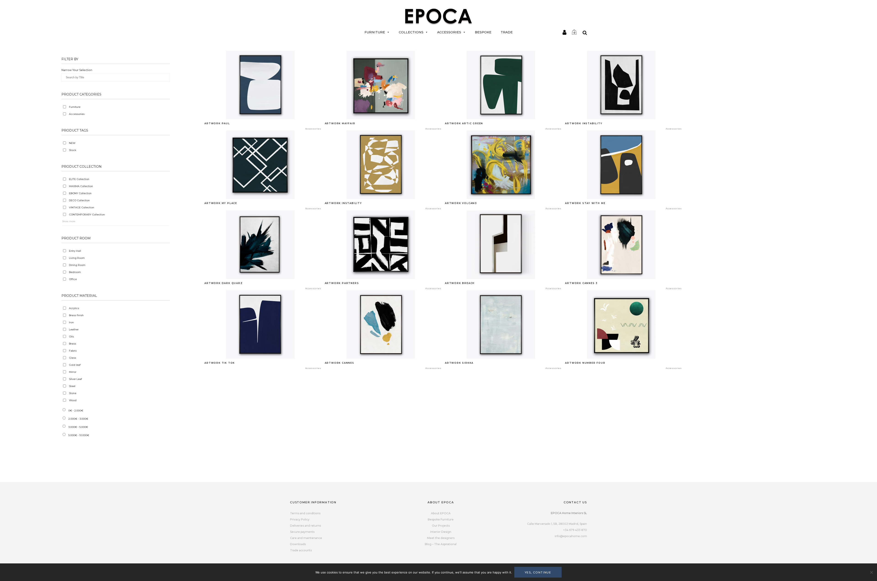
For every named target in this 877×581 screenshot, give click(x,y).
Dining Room (77, 265)
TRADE (507, 32)
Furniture (375, 32)
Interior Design (440, 531)
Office (73, 279)
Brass (72, 343)
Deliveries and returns (305, 525)
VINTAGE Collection (81, 207)
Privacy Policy (299, 519)
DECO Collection (79, 200)
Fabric (73, 350)
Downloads (298, 544)
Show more (68, 221)
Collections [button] (411, 32)
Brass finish (76, 315)
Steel (72, 386)
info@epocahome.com (571, 536)
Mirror (72, 372)
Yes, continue (538, 572)
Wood (73, 400)
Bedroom (75, 272)
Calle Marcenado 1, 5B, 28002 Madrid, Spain (557, 523)
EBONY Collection (80, 193)
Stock (72, 150)
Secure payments (302, 531)
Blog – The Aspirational (441, 544)
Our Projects (441, 525)
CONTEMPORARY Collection (87, 214)
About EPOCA (441, 513)
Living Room (77, 258)
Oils (71, 336)
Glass (72, 357)
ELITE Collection (79, 179)
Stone (72, 393)
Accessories (449, 32)
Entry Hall (75, 250)
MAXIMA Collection (81, 186)
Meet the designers (440, 538)
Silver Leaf (75, 379)
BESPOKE (483, 32)
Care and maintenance (306, 538)
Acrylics (74, 308)
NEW (72, 143)
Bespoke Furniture (441, 519)
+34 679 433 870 (575, 530)
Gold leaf (75, 364)
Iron (71, 322)
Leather (74, 329)
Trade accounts (301, 550)
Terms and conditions (305, 513)
